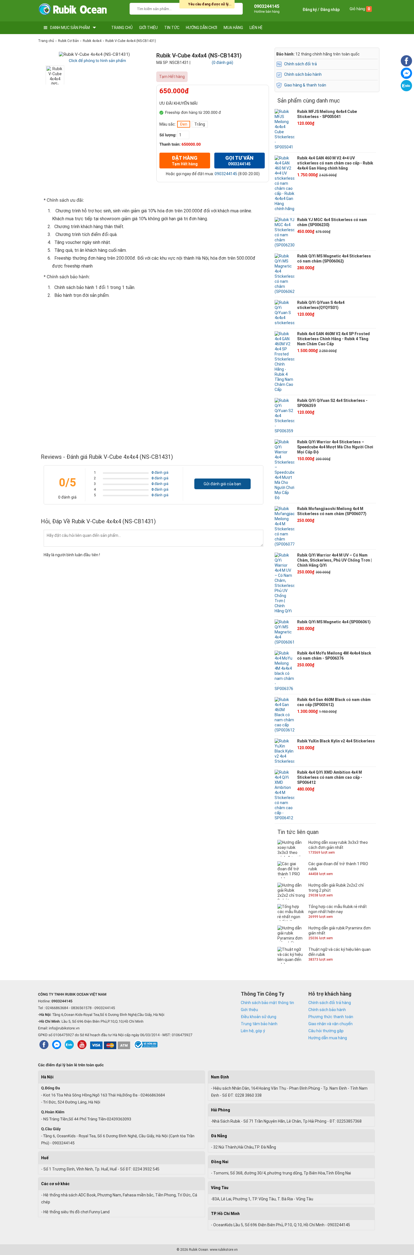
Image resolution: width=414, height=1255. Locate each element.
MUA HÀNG (233, 27)
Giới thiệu (249, 1009)
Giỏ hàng (360, 9)
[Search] (235, 8)
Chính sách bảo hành (303, 74)
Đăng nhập (330, 9)
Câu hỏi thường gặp (326, 1031)
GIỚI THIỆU (148, 27)
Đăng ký (309, 9)
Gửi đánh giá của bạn (222, 484)
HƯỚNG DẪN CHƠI (201, 27)
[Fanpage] (406, 65)
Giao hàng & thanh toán (305, 85)
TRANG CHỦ (122, 27)
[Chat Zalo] (406, 90)
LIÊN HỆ (256, 27)
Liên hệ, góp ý (253, 1031)
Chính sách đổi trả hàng (329, 1002)
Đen (183, 124)
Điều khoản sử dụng (258, 1016)
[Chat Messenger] (406, 77)
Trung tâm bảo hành (259, 1024)
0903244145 (226, 174)
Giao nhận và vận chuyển (330, 1024)
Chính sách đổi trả (300, 64)
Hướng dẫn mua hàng (327, 1038)
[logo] (72, 10)
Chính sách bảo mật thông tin (267, 1002)
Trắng (199, 124)
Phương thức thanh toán (330, 1016)
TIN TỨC (171, 27)
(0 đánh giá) (222, 62)
